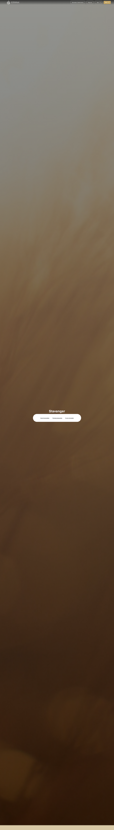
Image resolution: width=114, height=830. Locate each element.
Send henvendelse (44, 418)
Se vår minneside (69, 418)
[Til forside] (13, 2)
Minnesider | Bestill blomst (77, 2)
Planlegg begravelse (57, 418)
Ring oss (90, 2)
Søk (98, 2)
